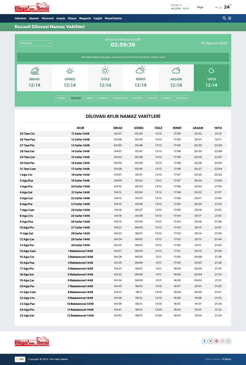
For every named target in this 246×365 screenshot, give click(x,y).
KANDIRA (103, 98)
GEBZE (89, 98)
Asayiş (60, 18)
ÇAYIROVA (181, 98)
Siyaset (34, 18)
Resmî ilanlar (113, 18)
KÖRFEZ (166, 98)
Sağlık (98, 18)
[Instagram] (222, 341)
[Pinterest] (216, 341)
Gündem (20, 18)
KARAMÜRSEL (120, 98)
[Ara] (225, 18)
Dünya (72, 18)
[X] (210, 341)
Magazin (85, 18)
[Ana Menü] (229, 18)
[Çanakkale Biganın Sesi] (32, 7)
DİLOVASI (76, 98)
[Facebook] (204, 341)
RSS (21, 359)
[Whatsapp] (228, 341)
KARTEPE (138, 98)
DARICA (61, 98)
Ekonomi (48, 18)
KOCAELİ (152, 98)
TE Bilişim (226, 359)
